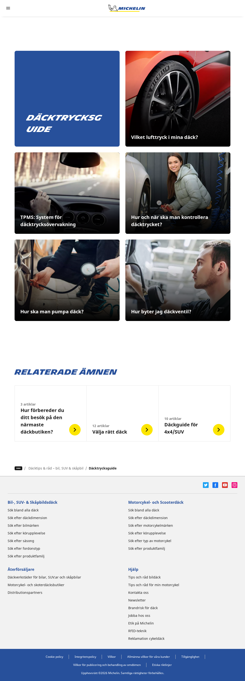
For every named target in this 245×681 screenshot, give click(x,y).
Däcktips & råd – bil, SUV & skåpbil (56, 468)
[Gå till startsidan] (127, 8)
